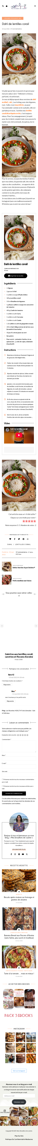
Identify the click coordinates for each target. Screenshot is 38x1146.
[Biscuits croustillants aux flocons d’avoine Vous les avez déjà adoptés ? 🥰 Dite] (20, 1057)
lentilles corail (23, 544)
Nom (4, 755)
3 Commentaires (16, 29)
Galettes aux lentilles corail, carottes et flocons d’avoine (19, 655)
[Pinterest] (23, 539)
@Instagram (5, 1112)
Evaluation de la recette (9, 735)
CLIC (3, 105)
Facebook (11, 854)
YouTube (23, 854)
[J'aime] (10, 539)
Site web (4, 771)
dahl (9, 544)
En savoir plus (19, 849)
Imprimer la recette (16, 276)
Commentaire (6, 739)
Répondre (7, 684)
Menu (35, 6)
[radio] (23, 521)
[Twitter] (19, 539)
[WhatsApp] (28, 539)
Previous (2, 626)
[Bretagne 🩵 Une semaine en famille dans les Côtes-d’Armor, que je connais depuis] (31, 1036)
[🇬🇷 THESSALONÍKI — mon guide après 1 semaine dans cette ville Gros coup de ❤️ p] (10, 1057)
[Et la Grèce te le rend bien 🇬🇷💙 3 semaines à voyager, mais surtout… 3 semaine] (20, 1047)
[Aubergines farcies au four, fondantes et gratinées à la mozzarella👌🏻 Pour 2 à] (20, 1036)
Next (36, 626)
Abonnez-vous (19, 1102)
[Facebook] (14, 539)
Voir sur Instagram (19, 1071)
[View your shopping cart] (6, 6)
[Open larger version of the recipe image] (19, 237)
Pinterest (19, 854)
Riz (20, 18)
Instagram (15, 854)
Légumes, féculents (11, 18)
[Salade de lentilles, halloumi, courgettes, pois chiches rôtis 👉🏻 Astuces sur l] (31, 1047)
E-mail (4, 763)
